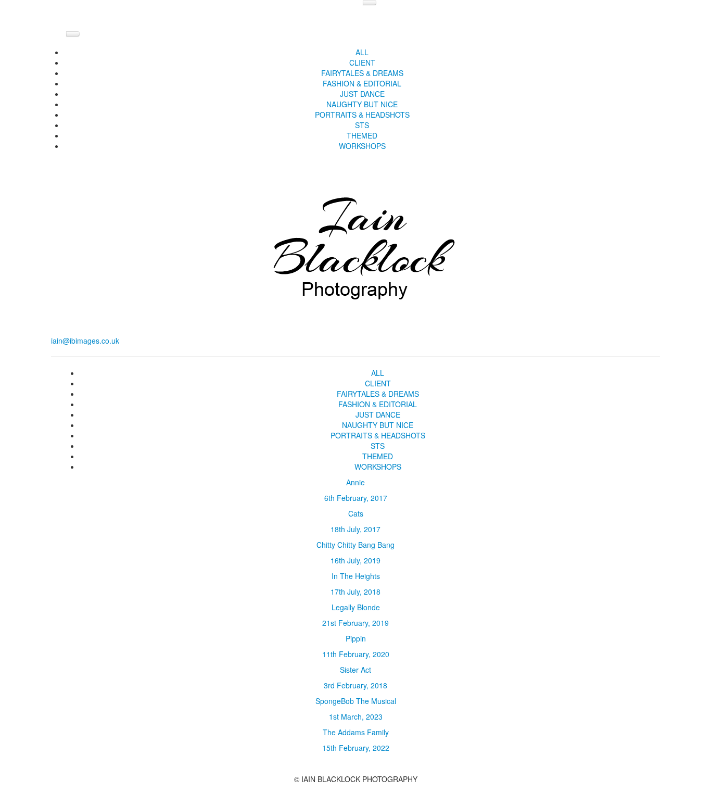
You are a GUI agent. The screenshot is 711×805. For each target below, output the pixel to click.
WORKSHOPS (362, 146)
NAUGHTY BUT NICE (362, 104)
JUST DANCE (362, 94)
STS (362, 125)
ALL (362, 52)
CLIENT (362, 62)
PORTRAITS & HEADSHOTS (362, 114)
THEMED (362, 135)
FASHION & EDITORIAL (362, 83)
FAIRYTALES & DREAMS (362, 73)
